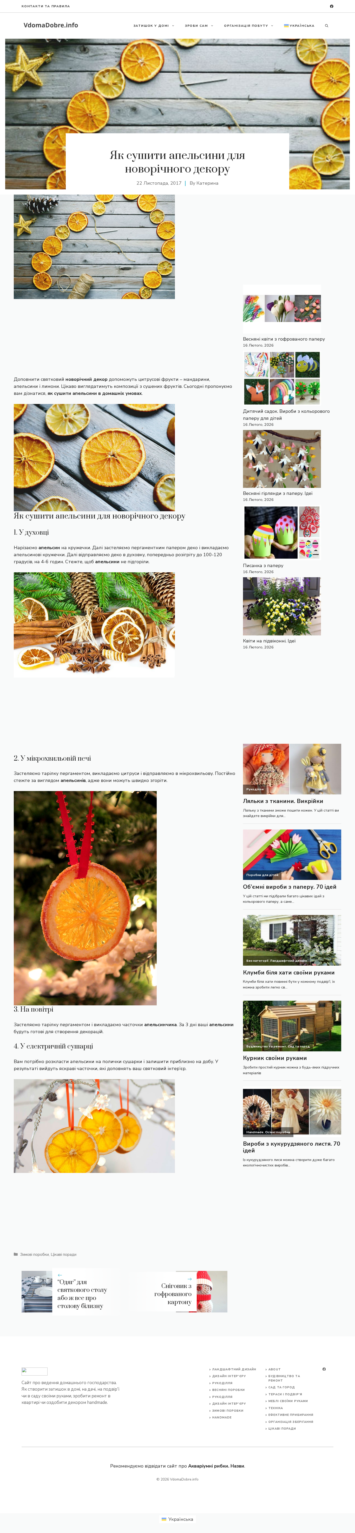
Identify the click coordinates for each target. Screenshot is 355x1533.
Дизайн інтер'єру (229, 1376)
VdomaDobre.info (184, 1479)
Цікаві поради (63, 1254)
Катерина (207, 183)
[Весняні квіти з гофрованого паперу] (282, 310)
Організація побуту (246, 26)
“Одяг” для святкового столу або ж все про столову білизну (82, 1294)
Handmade (222, 1417)
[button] (326, 26)
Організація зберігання (290, 1422)
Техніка (275, 1408)
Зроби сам (196, 26)
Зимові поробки (34, 1254)
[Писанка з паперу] (282, 533)
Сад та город (281, 1387)
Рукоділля (222, 1383)
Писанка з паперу (263, 565)
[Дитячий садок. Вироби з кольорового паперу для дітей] (282, 379)
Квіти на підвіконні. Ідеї (269, 641)
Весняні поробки (228, 1390)
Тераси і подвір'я (285, 1394)
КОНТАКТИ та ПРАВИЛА (46, 6)
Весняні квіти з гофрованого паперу (284, 339)
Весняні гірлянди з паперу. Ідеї (278, 493)
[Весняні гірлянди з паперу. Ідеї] (282, 460)
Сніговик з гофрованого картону (173, 1294)
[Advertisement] (124, 337)
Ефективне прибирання (290, 1415)
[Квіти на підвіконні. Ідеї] (282, 607)
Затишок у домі (151, 26)
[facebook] (331, 6)
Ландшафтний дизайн (234, 1369)
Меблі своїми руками (288, 1401)
